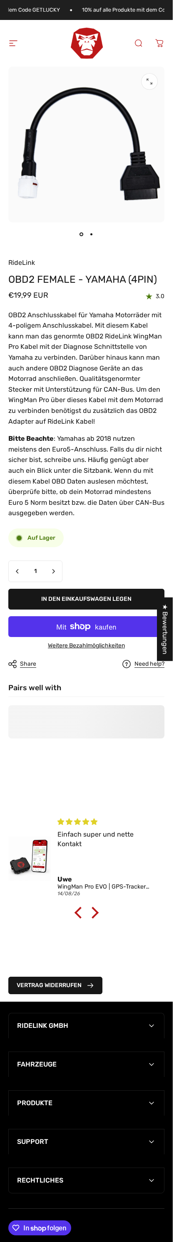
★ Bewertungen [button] (165, 629)
